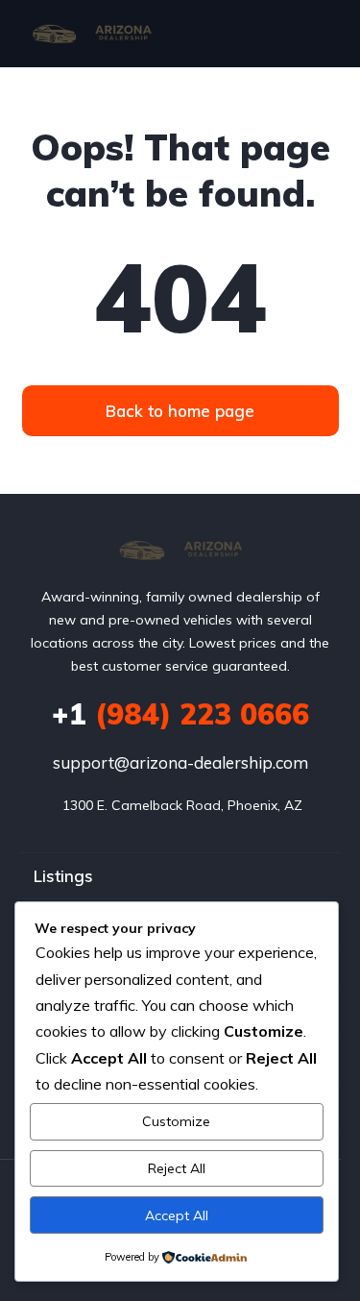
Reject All (176, 1168)
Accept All (176, 1215)
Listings (63, 876)
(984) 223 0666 (180, 714)
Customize (176, 1121)
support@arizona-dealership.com (180, 762)
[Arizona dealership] (91, 33)
